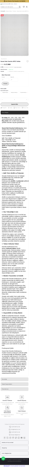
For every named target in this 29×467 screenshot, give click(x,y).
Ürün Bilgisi (5, 112)
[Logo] (9, 4)
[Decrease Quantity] (2, 99)
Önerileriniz (5, 389)
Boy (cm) (12, 77)
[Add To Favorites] (27, 61)
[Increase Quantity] (27, 99)
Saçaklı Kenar (5, 92)
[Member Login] (27, 7)
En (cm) (3, 77)
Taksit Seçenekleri (7, 384)
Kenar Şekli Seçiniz (4, 90)
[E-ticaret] (14, 465)
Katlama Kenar (14, 92)
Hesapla (5, 83)
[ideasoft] (7, 466)
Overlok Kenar (23, 92)
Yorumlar (4, 379)
